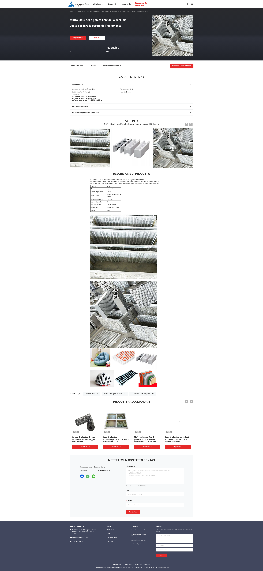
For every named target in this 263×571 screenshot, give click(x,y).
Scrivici (96, 38)
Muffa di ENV (86, 11)
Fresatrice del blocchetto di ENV (139, 535)
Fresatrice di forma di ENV (139, 530)
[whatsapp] (88, 476)
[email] (82, 476)
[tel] (99, 476)
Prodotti (78, 11)
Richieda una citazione (181, 65)
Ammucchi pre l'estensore (139, 540)
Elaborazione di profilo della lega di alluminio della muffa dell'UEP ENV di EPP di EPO (84, 439)
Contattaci (133, 512)
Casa (71, 11)
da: (128, 490)
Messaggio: (131, 466)
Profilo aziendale (111, 530)
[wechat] (93, 476)
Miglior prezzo (78, 38)
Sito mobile (128, 564)
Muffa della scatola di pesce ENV (143, 394)
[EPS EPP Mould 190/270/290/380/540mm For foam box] (131, 148)
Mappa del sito (117, 564)
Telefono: (130, 500)
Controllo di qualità (112, 537)
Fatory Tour (110, 533)
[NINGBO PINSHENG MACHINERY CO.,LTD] (76, 4)
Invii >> (162, 555)
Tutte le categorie (136, 544)
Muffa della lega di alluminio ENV (114, 394)
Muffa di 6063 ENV (92, 394)
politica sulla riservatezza (142, 564)
